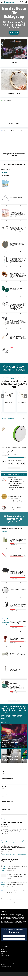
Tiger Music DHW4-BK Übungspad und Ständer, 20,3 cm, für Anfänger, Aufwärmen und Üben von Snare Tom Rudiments (18, 606)
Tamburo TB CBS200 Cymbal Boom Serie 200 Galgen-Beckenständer (17, 669)
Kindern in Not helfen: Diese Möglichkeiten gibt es (9, 860)
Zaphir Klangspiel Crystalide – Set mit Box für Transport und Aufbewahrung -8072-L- (18, 540)
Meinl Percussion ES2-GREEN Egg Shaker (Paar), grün (17, 289)
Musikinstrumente (7, 802)
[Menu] (1, 2)
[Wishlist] (23, 2)
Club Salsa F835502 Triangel (16, 197)
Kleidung (4, 794)
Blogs (2, 953)
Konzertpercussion (12, 477)
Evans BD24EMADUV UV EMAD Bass (18, 589)
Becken (9, 494)
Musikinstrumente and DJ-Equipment (15, 505)
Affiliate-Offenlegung (6, 966)
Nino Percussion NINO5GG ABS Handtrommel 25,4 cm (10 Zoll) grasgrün (12, 449)
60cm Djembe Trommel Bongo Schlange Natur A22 (17, 639)
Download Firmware (8, 778)
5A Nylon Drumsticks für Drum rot (18, 555)
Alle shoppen (4, 951)
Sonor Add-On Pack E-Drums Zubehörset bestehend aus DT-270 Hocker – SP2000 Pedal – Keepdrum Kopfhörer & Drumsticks (18, 322)
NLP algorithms (6, 809)
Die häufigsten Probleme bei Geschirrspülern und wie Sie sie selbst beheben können (13, 847)
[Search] (20, 2)
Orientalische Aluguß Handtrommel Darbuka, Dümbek (17, 654)
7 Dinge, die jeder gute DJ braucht (11, 823)
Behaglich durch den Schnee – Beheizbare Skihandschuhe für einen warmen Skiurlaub (16, 901)
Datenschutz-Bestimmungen (8, 963)
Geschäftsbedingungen (6, 964)
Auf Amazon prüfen (8, 468)
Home (2, 949)
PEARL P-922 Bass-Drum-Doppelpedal (15, 350)
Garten (4, 786)
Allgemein (5, 771)
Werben (3, 957)
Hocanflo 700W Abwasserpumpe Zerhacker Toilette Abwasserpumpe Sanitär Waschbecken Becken (18, 623)
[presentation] (2, 396)
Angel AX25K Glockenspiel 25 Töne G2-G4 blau (17, 183)
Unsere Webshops (5, 955)
